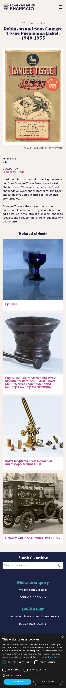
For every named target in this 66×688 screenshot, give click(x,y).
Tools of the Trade (13, 172)
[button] (58, 53)
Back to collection (34, 23)
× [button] (62, 637)
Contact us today (32, 597)
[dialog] (33, 661)
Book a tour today (31, 623)
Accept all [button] (17, 681)
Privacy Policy (52, 657)
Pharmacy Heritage (46, 7)
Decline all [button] (47, 681)
